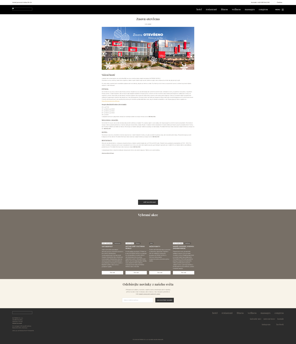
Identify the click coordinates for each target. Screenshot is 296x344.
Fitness (224, 9)
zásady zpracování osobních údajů (149, 294)
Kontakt (280, 319)
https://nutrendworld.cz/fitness (110, 101)
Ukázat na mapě (17, 323)
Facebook (280, 324)
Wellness (236, 9)
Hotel (199, 9)
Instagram (266, 324)
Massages (250, 9)
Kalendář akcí (255, 319)
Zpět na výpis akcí (149, 202)
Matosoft (160, 339)
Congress (263, 9)
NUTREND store (269, 319)
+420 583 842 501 (263, 2)
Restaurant (211, 9)
